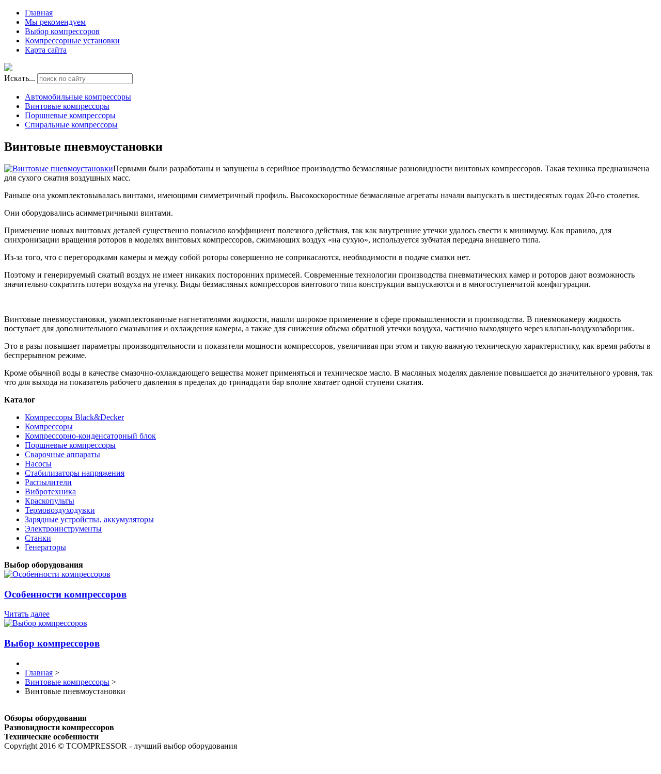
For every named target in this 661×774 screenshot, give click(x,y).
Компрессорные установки (72, 40)
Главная (39, 12)
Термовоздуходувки (60, 510)
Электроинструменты (63, 528)
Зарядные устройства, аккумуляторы (89, 519)
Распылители (48, 482)
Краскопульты (49, 500)
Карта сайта (46, 49)
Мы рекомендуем (55, 22)
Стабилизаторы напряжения (74, 473)
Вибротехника (50, 491)
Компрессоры (49, 426)
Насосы (38, 463)
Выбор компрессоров (62, 31)
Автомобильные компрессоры (78, 96)
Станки (38, 538)
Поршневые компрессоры (70, 115)
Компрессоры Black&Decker (74, 417)
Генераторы (45, 547)
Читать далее (27, 613)
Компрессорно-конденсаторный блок (90, 435)
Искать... (19, 78)
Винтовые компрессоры (67, 106)
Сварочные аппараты (62, 454)
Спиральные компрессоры (71, 124)
